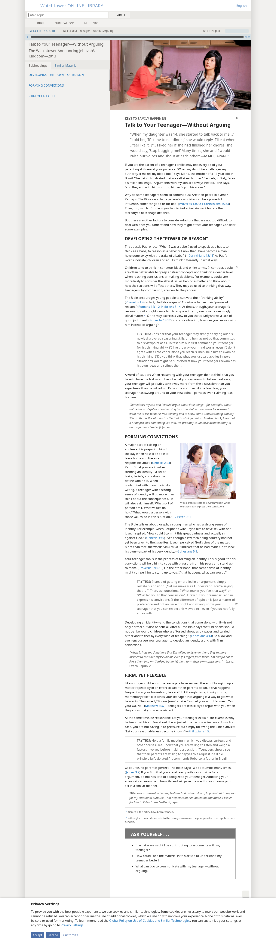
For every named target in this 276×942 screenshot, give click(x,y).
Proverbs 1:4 (135, 302)
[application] (138, 37)
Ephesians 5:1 (187, 551)
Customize (70, 935)
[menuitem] (246, 15)
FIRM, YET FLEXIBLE (42, 96)
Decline (53, 935)
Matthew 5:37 (154, 706)
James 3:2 (132, 772)
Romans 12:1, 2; (149, 307)
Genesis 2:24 (161, 463)
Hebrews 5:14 (171, 307)
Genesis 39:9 (155, 538)
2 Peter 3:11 (183, 517)
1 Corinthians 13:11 (199, 256)
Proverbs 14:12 (160, 320)
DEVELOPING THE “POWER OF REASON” (57, 75)
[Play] (27, 36)
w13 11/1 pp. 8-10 (42, 31)
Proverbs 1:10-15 (150, 568)
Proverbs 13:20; (190, 204)
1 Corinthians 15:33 (215, 204)
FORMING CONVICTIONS (46, 85)
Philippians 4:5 (199, 731)
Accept (37, 935)
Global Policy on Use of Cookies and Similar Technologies (149, 921)
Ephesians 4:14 (201, 636)
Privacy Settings (72, 925)
